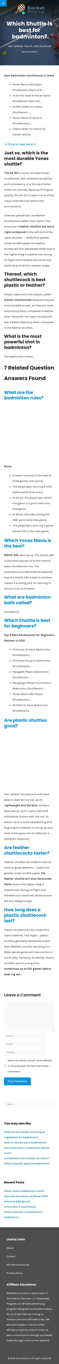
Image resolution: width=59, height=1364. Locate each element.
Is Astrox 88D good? (17, 1201)
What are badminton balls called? (27, 600)
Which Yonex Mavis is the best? (27, 543)
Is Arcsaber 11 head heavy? (20, 1206)
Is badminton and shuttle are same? (26, 1158)
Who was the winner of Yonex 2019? (26, 1196)
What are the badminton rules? (23, 395)
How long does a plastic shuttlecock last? (25, 915)
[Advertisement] (29, 433)
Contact (11, 1256)
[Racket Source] (29, 9)
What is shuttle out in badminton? (25, 1142)
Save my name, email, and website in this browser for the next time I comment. (30, 1066)
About (10, 1248)
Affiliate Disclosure (18, 1264)
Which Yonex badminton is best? (24, 1191)
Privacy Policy (15, 1273)
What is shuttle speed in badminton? (27, 1163)
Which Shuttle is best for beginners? (27, 623)
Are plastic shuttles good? (25, 723)
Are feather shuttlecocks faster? (26, 850)
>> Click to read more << (20, 144)
